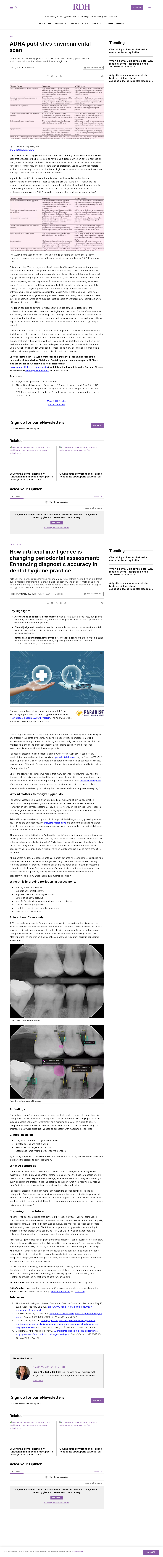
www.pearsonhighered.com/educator (29, 367)
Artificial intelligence (90, 780)
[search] (16, 7)
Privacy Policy (77, 1551)
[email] (65, 76)
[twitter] (56, 76)
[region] (57, 502)
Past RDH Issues (56, 404)
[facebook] (48, 76)
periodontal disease (65, 757)
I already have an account (56, 527)
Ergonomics (60, 23)
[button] (11, 7)
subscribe (79, 1291)
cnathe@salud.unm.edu (37, 370)
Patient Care (45, 23)
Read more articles (60, 1291)
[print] (102, 76)
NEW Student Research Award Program (30, 718)
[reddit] (61, 76)
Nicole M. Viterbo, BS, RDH (23, 594)
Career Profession (115, 23)
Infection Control (79, 23)
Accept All (151, 1552)
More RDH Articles (56, 401)
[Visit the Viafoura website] (97, 508)
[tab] (17, 497)
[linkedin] (52, 76)
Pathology (97, 23)
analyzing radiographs (55, 822)
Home (12, 36)
